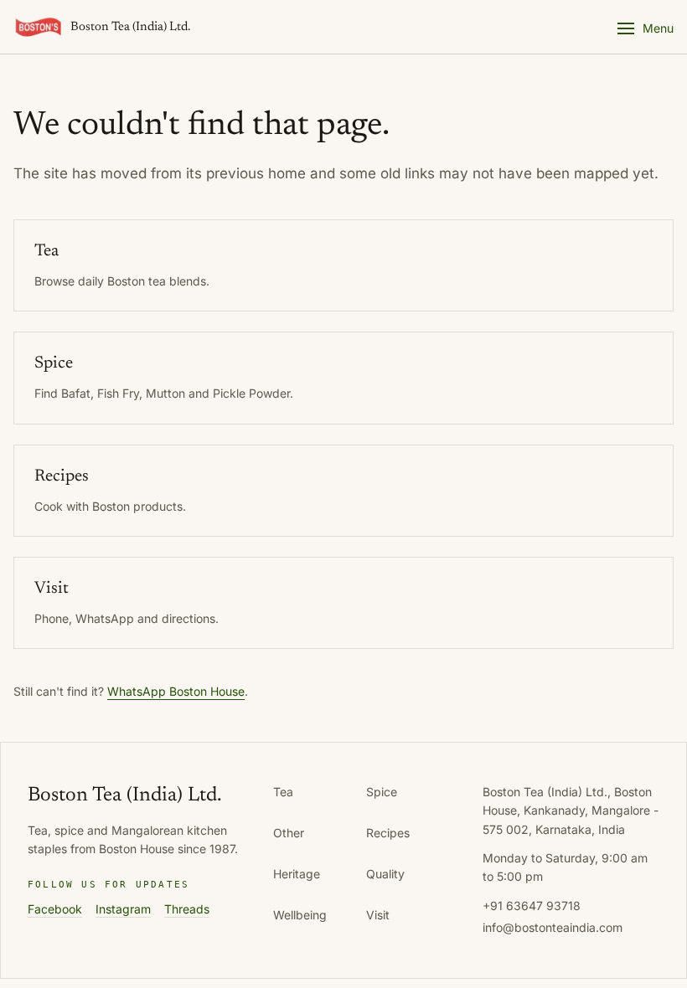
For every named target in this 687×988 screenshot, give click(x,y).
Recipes (388, 833)
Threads (186, 909)
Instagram (123, 909)
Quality (385, 874)
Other (288, 833)
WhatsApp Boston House (176, 691)
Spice (381, 792)
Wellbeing (300, 915)
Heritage (296, 874)
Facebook (55, 909)
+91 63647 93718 (532, 905)
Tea (283, 792)
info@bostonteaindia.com (552, 927)
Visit (378, 915)
